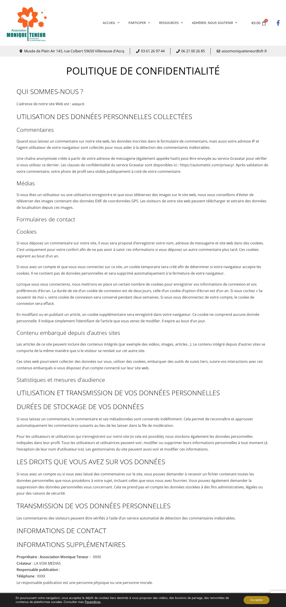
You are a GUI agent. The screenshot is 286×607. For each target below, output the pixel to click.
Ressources (169, 23)
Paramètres (93, 602)
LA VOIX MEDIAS (47, 563)
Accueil (109, 23)
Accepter (256, 600)
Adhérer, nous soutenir (212, 23)
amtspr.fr (78, 104)
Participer (137, 23)
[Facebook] (278, 22)
